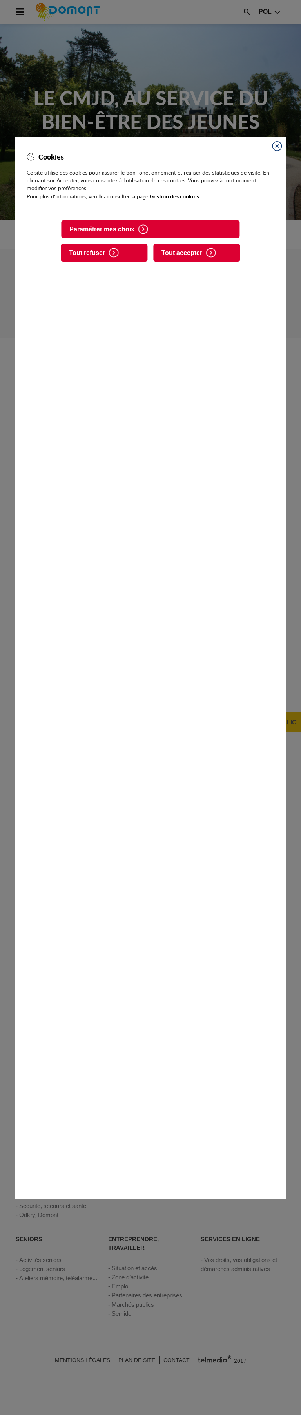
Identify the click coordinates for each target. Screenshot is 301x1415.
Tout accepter (181, 252)
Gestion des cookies (175, 196)
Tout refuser (87, 252)
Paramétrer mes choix (101, 229)
